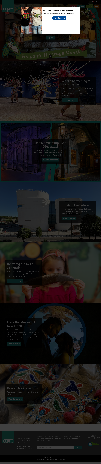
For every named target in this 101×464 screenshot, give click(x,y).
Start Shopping (59, 18)
